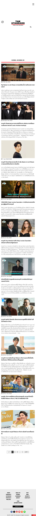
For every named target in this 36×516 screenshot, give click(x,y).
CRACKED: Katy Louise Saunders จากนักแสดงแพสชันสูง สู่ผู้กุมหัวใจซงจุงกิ (18, 203)
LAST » (26, 452)
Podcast (8, 494)
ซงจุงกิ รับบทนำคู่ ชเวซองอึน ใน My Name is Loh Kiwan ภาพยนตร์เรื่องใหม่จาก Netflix (17, 163)
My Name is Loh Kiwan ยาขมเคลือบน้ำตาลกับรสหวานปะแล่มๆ (18, 86)
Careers (18, 496)
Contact (27, 497)
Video (18, 494)
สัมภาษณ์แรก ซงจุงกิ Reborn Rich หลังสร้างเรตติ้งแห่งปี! (17, 432)
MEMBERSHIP (18, 506)
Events (27, 496)
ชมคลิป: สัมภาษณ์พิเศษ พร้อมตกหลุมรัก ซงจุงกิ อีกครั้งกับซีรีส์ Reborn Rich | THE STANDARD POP (17, 397)
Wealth (18, 492)
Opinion (8, 496)
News (8, 492)
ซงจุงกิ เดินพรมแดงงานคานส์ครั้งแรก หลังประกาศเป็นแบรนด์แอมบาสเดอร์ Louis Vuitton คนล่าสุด (17, 124)
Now (27, 494)
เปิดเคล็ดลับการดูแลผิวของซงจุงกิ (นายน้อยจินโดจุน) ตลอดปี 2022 (16, 280)
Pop (27, 492)
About (18, 497)
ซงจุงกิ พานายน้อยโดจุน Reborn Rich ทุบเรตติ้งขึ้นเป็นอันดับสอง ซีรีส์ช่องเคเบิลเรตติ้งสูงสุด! (17, 359)
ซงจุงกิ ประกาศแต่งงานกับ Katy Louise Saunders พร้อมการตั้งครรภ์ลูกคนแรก (16, 241)
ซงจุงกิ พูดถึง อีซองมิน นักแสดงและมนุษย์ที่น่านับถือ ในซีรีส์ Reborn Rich (17, 320)
